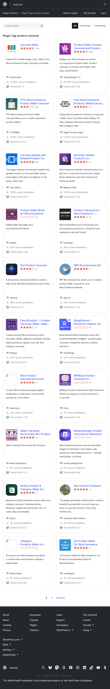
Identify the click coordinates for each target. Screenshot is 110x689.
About (6, 614)
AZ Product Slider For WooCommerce (86, 542)
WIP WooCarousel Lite (87, 265)
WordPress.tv (64, 630)
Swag (87, 630)
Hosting (7, 625)
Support (60, 620)
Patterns (34, 630)
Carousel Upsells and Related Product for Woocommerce (33, 157)
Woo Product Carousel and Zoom (32, 377)
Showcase (35, 614)
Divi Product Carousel (33, 265)
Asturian (14, 667)
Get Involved (90, 614)
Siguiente (60, 597)
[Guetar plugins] (42, 26)
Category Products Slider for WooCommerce (31, 542)
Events (87, 620)
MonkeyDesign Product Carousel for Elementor (88, 432)
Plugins (33, 625)
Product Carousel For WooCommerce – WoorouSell (87, 212)
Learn (59, 614)
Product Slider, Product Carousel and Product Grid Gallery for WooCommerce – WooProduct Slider (88, 46)
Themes (34, 620)
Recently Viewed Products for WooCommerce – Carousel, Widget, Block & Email (88, 157)
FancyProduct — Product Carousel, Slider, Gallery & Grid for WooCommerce (35, 322)
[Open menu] (105, 4)
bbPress (8, 649)
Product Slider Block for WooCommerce (32, 212)
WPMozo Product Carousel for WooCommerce (84, 377)
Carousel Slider (29, 44)
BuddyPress (10, 654)
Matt (7, 644)
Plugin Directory (10, 13)
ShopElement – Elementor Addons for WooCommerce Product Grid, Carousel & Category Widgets (88, 322)
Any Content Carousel (87, 485)
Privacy (7, 630)
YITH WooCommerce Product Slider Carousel (34, 101)
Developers (62, 625)
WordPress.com (12, 639)
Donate (88, 625)
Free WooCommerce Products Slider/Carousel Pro (89, 101)
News (6, 620)
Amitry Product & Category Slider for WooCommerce (32, 487)
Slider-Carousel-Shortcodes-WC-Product (35, 432)
